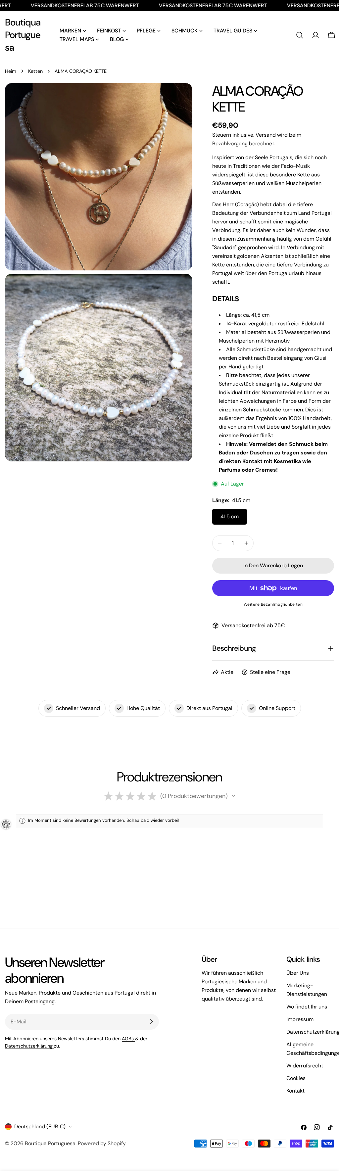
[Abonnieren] (151, 1022)
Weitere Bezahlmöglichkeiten (273, 604)
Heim (10, 71)
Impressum (300, 1019)
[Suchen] (299, 35)
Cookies (296, 1078)
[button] (234, 796)
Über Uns (297, 972)
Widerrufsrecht (304, 1065)
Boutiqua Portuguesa (22, 35)
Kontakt (295, 1090)
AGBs (128, 1039)
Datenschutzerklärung (29, 1046)
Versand (266, 134)
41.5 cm (229, 516)
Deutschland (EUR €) (40, 1126)
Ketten (35, 71)
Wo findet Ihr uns (306, 1006)
